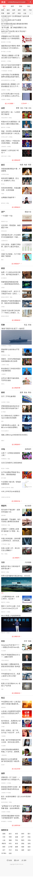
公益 (24, 13)
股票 (21, 392)
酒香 (22, 850)
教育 (4, 847)
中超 (25, 108)
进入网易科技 (16, 693)
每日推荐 (28, 506)
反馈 (10, 860)
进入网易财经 (16, 444)
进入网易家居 (16, 320)
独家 (22, 847)
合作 (17, 860)
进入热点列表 (16, 769)
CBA (29, 108)
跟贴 (22, 843)
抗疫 (10, 853)
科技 (19, 13)
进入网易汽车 (16, 636)
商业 (29, 392)
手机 (16, 840)
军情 (29, 325)
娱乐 (8, 10)
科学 (25, 641)
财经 (19, 10)
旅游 (29, 847)
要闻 (4, 6)
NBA (21, 108)
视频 (10, 840)
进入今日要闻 (9, 103)
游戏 (29, 843)
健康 (16, 847)
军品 (25, 325)
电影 (25, 165)
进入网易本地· (16, 501)
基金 (25, 392)
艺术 (10, 850)
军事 (2, 13)
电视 (21, 165)
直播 (8, 13)
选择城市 (28, 449)
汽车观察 (28, 562)
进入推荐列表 (16, 825)
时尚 (10, 843)
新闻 (2, 10)
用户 (30, 2)
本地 (29, 840)
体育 (13, 10)
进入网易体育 (16, 160)
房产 (13, 13)
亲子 (4, 850)
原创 (20, 6)
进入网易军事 (16, 388)
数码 (22, 840)
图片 (24, 10)
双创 (16, 850)
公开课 (10, 847)
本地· (3, 449)
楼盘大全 (28, 212)
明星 (29, 165)
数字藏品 (4, 853)
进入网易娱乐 (16, 207)
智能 (29, 641)
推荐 (12, 6)
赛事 (17, 108)
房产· (3, 212)
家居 (3, 268)
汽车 (30, 10)
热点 (28, 6)
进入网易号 (16, 558)
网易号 (4, 505)
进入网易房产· (16, 264)
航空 (29, 850)
